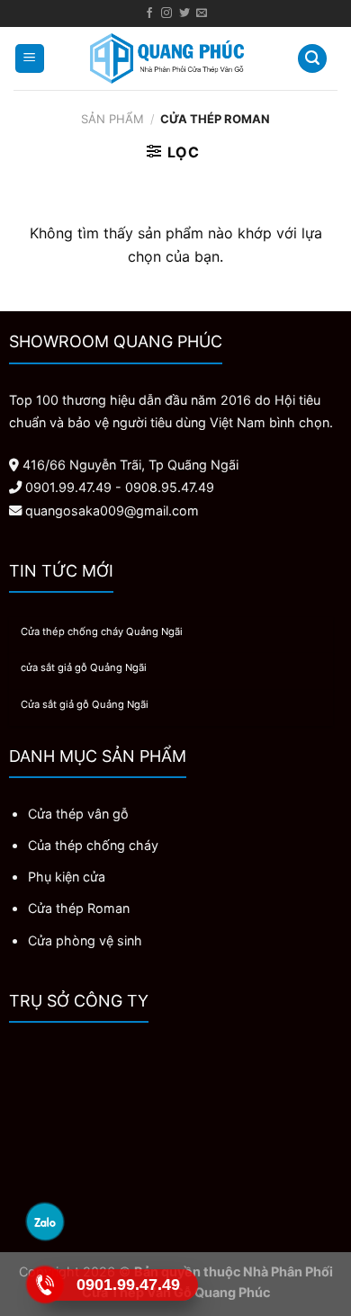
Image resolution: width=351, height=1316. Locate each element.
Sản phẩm (112, 119)
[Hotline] (45, 1284)
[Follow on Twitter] (184, 13)
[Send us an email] (201, 13)
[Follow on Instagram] (166, 13)
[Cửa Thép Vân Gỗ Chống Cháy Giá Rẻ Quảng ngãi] (166, 58)
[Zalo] (45, 1221)
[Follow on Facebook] (149, 13)
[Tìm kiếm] (312, 59)
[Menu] (30, 59)
